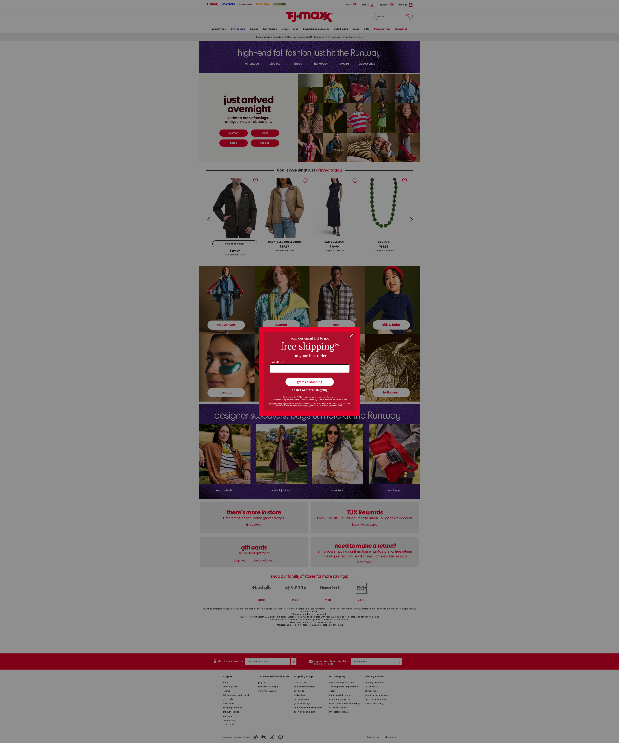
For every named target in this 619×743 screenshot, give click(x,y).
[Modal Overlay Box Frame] (309, 371)
